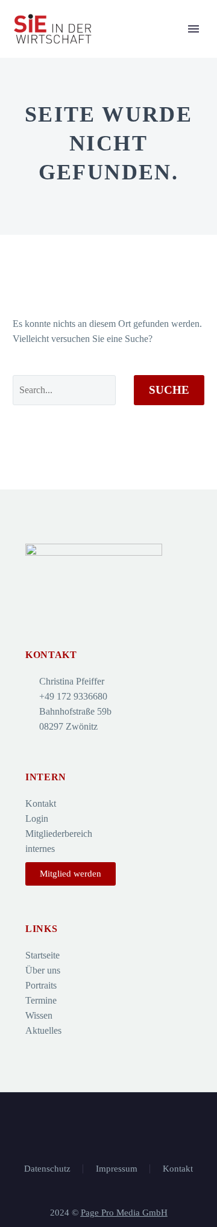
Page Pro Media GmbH (124, 1212)
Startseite (160, 47)
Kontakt (178, 1168)
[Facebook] (108, 1125)
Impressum (116, 1168)
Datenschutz (47, 1168)
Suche (169, 390)
